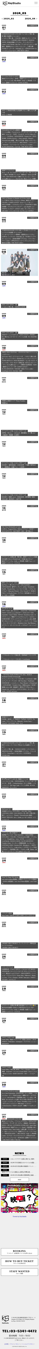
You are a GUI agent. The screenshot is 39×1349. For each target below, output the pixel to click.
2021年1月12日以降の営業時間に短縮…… (23, 1175)
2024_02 (9, 18)
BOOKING (19, 1252)
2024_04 (30, 18)
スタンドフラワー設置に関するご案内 (22, 1159)
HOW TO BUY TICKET (19, 1262)
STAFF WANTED (19, 1272)
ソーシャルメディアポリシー (28, 1344)
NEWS (5, 1159)
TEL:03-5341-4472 (19, 1330)
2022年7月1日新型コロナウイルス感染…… (23, 1162)
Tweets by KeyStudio (19, 1216)
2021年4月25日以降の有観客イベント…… (23, 1166)
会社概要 (6, 1344)
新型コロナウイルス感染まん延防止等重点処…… (17, 1172)
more (19, 1179)
